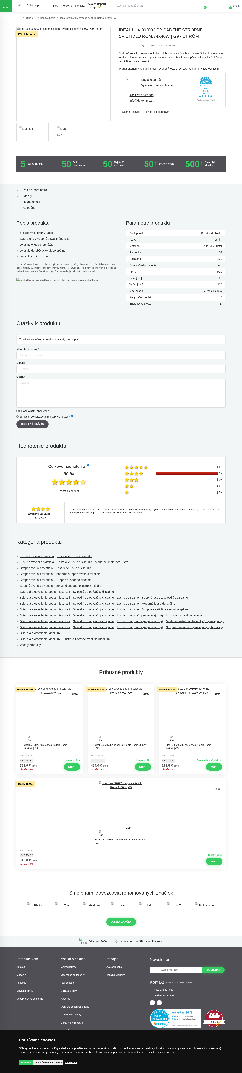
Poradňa (21, 982)
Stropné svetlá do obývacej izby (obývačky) (194, 627)
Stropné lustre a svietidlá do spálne (165, 597)
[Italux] (149, 906)
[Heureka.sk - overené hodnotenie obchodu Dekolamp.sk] (205, 90)
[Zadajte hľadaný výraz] (150, 6)
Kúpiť (72, 766)
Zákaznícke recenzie (72, 1022)
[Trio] (65, 906)
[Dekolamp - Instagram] (159, 1002)
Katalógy (65, 998)
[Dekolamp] (31, 6)
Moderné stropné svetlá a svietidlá (78, 574)
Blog (55, 5)
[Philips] (37, 906)
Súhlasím (26, 1062)
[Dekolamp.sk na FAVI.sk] (214, 1026)
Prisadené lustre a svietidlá (73, 568)
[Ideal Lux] (93, 906)
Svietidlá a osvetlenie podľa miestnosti (45, 591)
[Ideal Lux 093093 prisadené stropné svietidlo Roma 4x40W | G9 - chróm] (63, 74)
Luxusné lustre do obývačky (184, 615)
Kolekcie (66, 5)
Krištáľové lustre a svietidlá (74, 556)
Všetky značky (121, 921)
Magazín (21, 974)
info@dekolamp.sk (142, 100)
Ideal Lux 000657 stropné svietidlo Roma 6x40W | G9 (121, 746)
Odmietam (71, 1062)
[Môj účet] (214, 6)
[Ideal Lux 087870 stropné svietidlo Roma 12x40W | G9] (50, 714)
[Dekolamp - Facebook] (152, 1002)
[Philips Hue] (205, 906)
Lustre (29, 17)
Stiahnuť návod (131, 111)
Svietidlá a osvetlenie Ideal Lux (40, 633)
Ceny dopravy (68, 966)
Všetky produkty (30, 645)
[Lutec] (121, 906)
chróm (218, 239)
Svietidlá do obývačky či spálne (93, 591)
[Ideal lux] (31, 132)
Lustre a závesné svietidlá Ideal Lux (86, 639)
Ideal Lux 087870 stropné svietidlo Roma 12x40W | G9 (45, 746)
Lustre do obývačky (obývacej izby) (140, 615)
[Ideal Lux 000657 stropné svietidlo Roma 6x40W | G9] (121, 714)
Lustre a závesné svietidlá (37, 556)
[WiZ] (177, 906)
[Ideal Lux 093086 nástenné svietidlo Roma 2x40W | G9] (192, 714)
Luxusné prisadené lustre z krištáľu (78, 585)
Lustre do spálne (128, 597)
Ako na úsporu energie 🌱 (97, 5)
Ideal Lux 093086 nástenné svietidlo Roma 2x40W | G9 (188, 746)
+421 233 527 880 (142, 95)
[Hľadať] (181, 5)
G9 (220, 252)
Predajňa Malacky (115, 974)
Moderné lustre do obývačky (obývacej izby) (195, 621)
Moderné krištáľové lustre (111, 562)
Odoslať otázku (32, 424)
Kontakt (80, 5)
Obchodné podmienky (73, 974)
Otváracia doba (113, 966)
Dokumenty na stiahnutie (29, 998)
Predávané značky (71, 1014)
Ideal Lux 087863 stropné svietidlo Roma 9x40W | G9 (121, 841)
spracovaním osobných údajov (52, 416)
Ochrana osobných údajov (75, 1006)
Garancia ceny (69, 990)
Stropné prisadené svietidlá (73, 580)
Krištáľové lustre (46, 17)
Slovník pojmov (24, 990)
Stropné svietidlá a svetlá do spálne (165, 609)
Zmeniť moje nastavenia (48, 1062)
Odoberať (213, 970)
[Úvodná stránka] (18, 18)
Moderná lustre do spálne (158, 603)
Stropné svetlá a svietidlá (36, 568)
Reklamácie (67, 982)
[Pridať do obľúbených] (50, 686)
